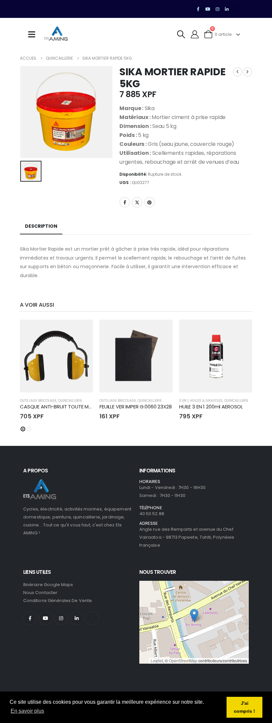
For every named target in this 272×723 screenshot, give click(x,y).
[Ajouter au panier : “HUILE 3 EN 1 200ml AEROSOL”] (241, 330)
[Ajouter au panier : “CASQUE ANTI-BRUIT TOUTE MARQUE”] (82, 330)
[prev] (237, 72)
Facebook (124, 202)
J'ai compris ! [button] (244, 707)
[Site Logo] (56, 34)
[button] (181, 34)
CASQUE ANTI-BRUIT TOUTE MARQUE (62, 406)
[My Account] (195, 34)
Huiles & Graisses (206, 400)
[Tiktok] (236, 9)
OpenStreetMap (183, 660)
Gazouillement (137, 202)
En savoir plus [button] (27, 711)
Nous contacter (40, 592)
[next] (247, 72)
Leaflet (157, 660)
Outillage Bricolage (38, 400)
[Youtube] (208, 9)
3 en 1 (183, 400)
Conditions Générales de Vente (57, 600)
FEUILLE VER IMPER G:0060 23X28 (136, 406)
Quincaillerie (70, 400)
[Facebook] (198, 9)
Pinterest (149, 202)
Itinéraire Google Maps (48, 584)
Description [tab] (41, 226)
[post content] (56, 356)
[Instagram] (217, 9)
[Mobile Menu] (33, 34)
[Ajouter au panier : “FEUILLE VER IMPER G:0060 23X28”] (162, 330)
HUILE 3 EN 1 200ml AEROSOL (211, 406)
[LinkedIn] (227, 9)
